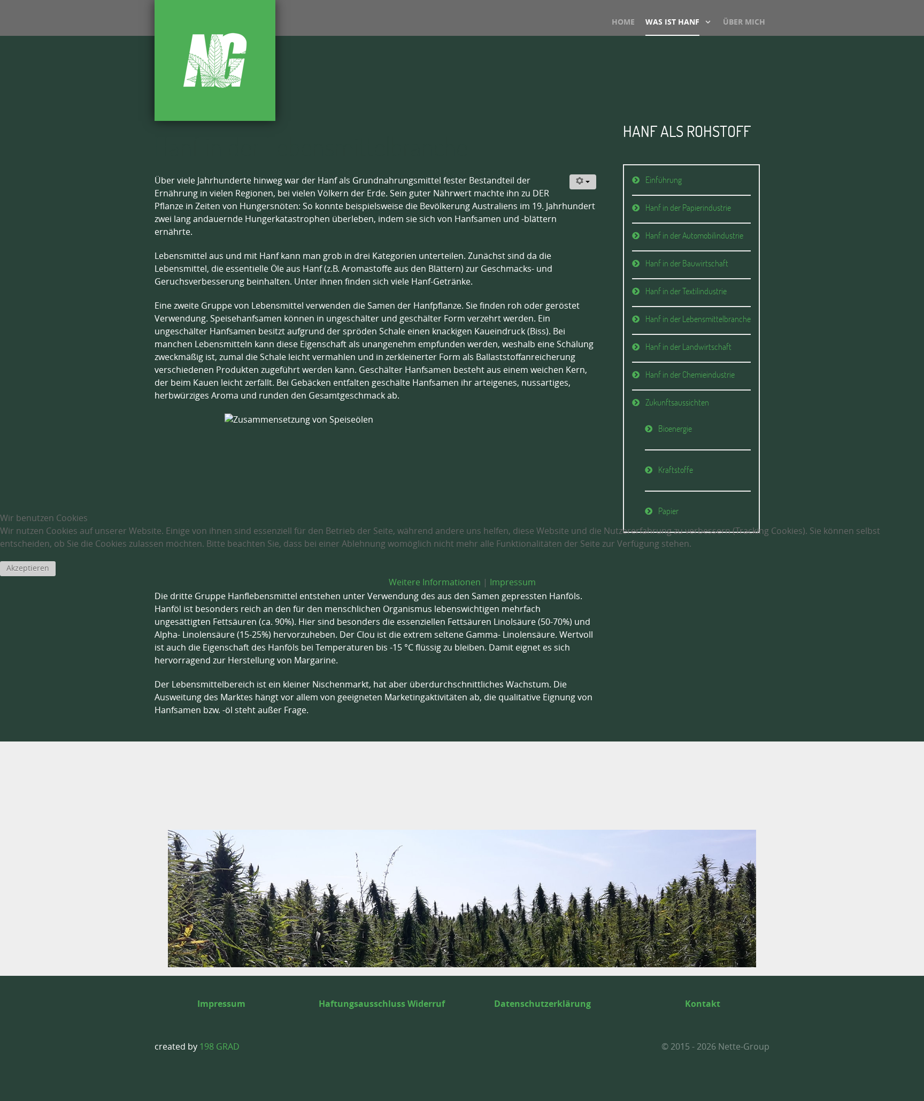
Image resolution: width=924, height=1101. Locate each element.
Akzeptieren (27, 568)
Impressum (513, 582)
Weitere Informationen (435, 582)
